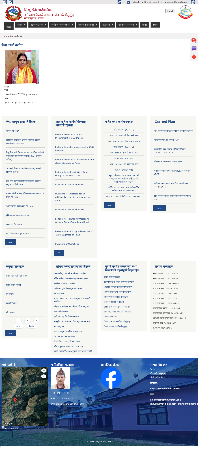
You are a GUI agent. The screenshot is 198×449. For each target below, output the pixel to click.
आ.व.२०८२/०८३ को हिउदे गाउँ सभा (124, 135)
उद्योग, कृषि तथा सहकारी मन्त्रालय (117, 306)
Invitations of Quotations (67, 244)
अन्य (10, 242)
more (159, 208)
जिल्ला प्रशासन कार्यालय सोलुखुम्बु (117, 321)
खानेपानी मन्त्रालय (61, 311)
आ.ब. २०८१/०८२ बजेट (123, 170)
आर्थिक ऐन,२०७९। (13, 131)
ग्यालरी (144, 25)
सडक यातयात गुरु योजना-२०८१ (166, 140)
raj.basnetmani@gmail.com (70, 404)
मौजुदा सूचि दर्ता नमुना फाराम (16, 276)
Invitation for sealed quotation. (70, 184)
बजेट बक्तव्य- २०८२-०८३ (124, 147)
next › (19, 326)
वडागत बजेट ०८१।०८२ (123, 158)
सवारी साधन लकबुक (13, 285)
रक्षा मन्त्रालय (59, 326)
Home (4, 36)
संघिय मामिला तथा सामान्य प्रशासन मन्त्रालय (71, 278)
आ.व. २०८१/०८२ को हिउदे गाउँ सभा (124, 152)
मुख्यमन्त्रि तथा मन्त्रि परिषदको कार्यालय (119, 282)
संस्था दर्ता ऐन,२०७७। (14, 224)
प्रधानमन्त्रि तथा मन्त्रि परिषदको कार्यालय (70, 273)
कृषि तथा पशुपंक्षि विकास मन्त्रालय (67, 316)
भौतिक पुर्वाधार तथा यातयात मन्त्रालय (68, 346)
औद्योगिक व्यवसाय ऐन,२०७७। (17, 233)
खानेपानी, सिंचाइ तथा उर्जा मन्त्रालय (117, 311)
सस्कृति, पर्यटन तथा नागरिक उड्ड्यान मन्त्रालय (72, 321)
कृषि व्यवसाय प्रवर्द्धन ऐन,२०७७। (19, 215)
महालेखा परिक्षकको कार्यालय (64, 283)
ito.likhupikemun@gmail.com (165, 399)
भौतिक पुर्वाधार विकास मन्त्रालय (116, 297)
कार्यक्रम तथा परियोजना (59, 25)
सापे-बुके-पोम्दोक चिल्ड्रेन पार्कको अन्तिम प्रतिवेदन (173, 131)
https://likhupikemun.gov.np (165, 388)
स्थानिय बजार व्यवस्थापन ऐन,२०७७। (20, 206)
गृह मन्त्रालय (59, 293)
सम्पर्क (155, 25)
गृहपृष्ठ (8, 27)
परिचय (18, 25)
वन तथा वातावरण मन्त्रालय (64, 336)
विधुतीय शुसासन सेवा (85, 25)
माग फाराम (9, 294)
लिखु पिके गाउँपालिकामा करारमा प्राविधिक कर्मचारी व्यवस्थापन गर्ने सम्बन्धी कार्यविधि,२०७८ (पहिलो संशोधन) (25, 156)
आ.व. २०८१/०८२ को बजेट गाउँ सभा (124, 164)
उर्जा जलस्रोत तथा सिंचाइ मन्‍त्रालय (68, 331)
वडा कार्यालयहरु (35, 25)
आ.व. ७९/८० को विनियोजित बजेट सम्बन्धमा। (123, 196)
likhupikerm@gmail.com (163, 403)
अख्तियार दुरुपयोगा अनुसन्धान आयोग (68, 288)
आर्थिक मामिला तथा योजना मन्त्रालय (117, 292)
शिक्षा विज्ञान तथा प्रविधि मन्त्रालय (67, 341)
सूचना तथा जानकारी (125, 25)
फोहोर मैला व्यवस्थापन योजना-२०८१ (168, 161)
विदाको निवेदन (11, 303)
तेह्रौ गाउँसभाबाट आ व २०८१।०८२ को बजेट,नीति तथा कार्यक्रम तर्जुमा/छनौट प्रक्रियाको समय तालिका (124, 178)
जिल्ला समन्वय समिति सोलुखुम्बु (115, 326)
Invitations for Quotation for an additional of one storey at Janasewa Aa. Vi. (73, 197)
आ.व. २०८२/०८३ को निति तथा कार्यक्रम (124, 141)
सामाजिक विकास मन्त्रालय (114, 302)
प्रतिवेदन (105, 25)
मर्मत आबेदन (10, 312)
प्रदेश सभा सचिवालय (112, 277)
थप (59, 252)
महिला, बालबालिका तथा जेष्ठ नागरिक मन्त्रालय (72, 306)
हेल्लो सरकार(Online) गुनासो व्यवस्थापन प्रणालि (73, 351)
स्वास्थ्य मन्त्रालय (110, 316)
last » (31, 326)
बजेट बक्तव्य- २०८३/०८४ (124, 130)
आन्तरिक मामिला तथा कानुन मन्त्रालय (118, 287)
